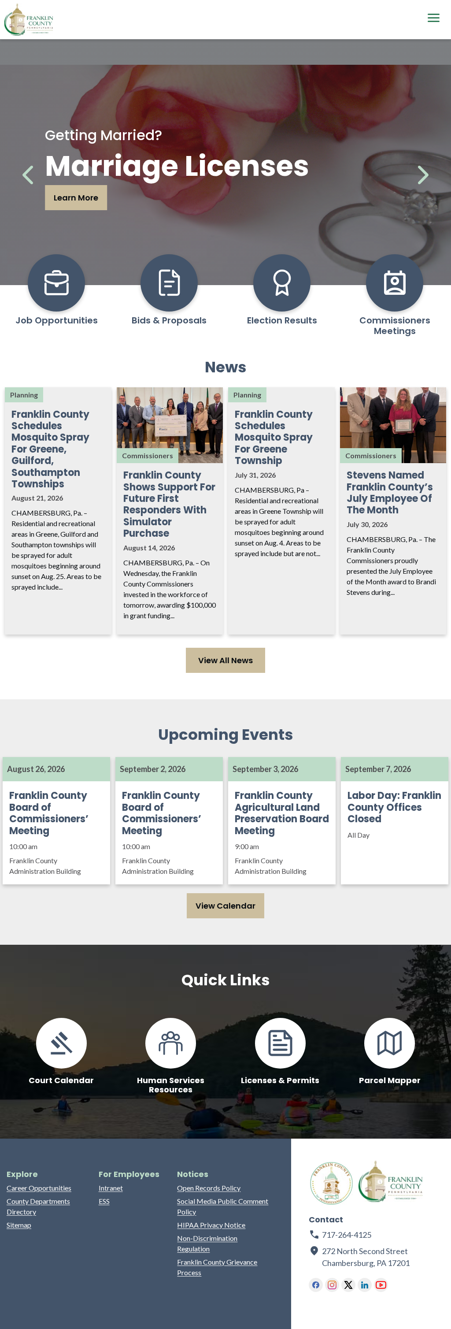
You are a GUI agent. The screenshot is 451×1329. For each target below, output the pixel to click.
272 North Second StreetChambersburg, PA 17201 (366, 1257)
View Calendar (225, 905)
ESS (104, 1201)
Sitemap (19, 1225)
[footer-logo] (331, 1183)
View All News (225, 660)
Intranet (111, 1188)
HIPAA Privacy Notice (211, 1225)
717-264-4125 (346, 1235)
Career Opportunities (39, 1188)
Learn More (76, 197)
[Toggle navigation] (433, 19)
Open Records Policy (208, 1188)
